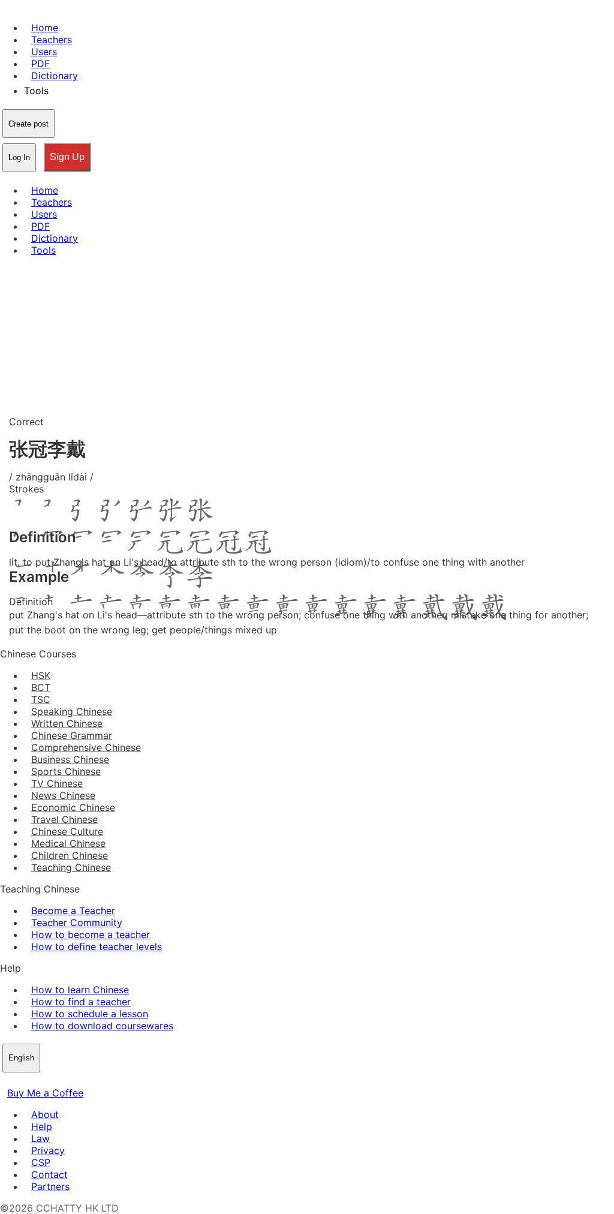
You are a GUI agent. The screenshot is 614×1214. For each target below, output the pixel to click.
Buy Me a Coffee (45, 1093)
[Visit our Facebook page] (7, 1081)
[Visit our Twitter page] (21, 1081)
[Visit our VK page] (36, 1081)
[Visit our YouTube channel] (50, 1081)
